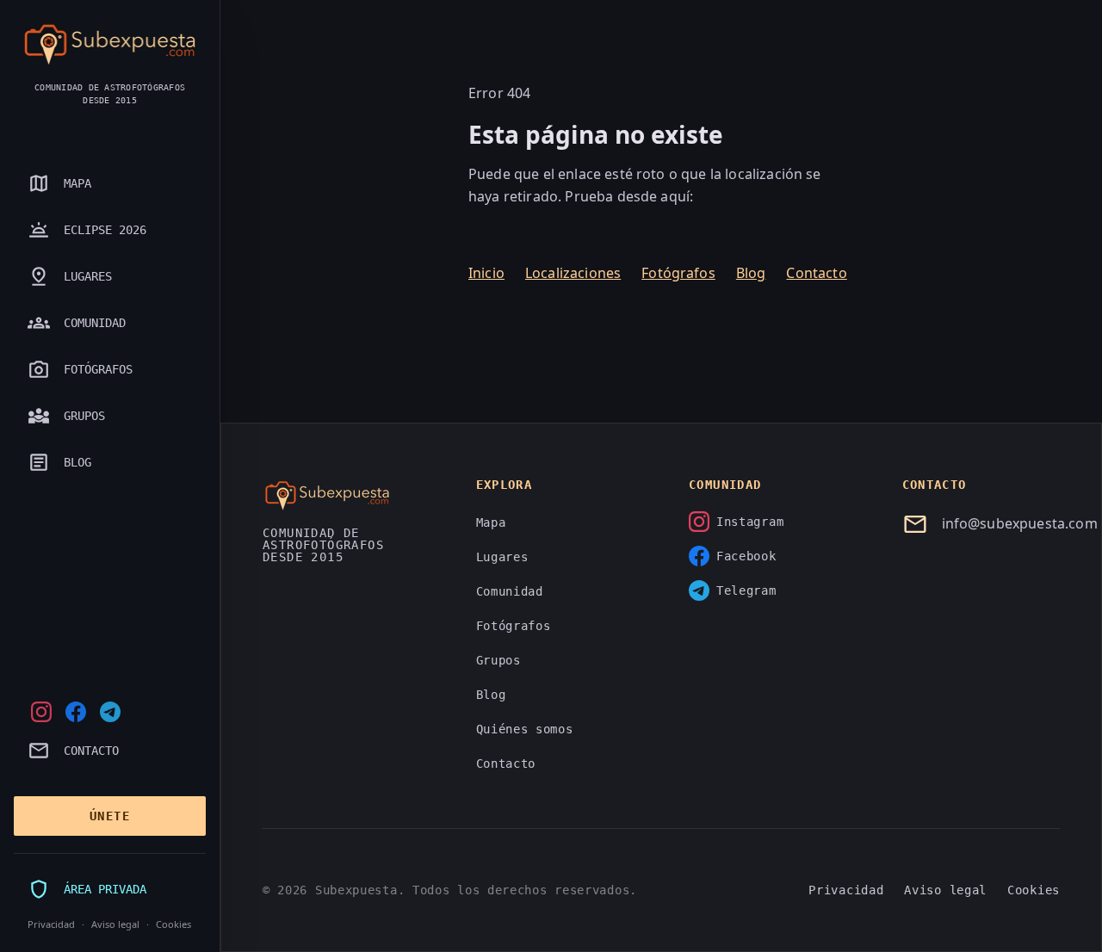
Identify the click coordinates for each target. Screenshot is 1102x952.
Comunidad (509, 591)
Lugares (502, 557)
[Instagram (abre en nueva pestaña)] (41, 712)
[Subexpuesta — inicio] (110, 45)
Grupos (498, 660)
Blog (751, 272)
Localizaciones (573, 272)
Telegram (746, 590)
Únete (110, 816)
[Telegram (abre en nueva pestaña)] (110, 712)
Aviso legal (115, 924)
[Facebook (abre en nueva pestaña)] (76, 712)
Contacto (816, 272)
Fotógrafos (678, 272)
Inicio (486, 272)
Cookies (173, 924)
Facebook (746, 556)
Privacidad (51, 924)
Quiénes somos (524, 729)
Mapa (491, 522)
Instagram (749, 522)
